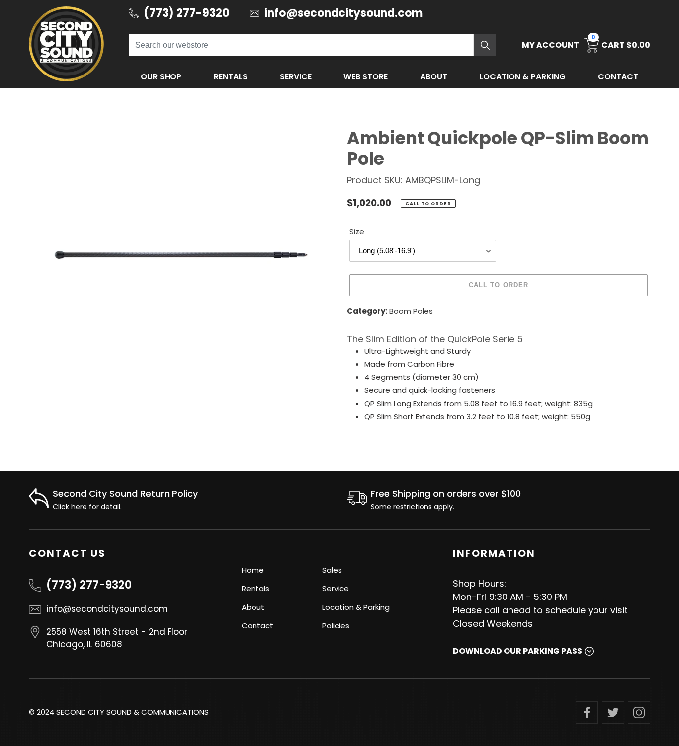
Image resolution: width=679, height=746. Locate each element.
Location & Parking (356, 607)
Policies (335, 625)
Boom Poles (411, 311)
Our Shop (161, 76)
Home (253, 570)
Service (296, 76)
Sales (332, 570)
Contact (618, 76)
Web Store (365, 76)
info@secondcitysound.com (107, 609)
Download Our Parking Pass (517, 651)
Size (356, 231)
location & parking (522, 76)
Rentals (231, 76)
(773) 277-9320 (89, 585)
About (433, 76)
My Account (550, 45)
